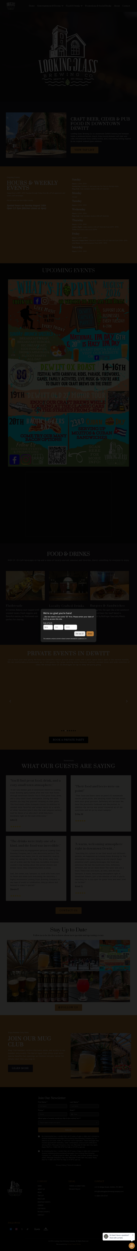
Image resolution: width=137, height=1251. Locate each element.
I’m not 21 (80, 634)
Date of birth (47, 623)
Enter (90, 634)
